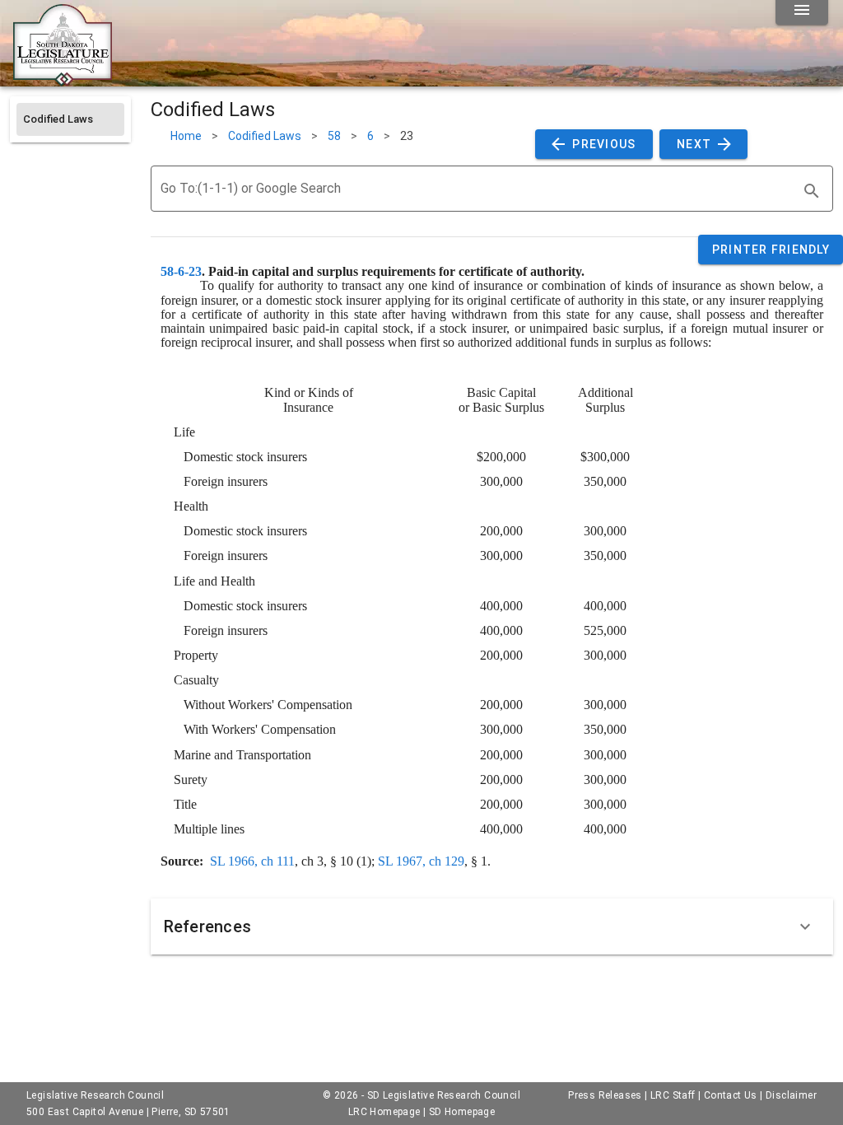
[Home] (62, 79)
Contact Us (730, 1095)
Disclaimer (791, 1095)
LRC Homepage (384, 1112)
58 (334, 135)
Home (186, 135)
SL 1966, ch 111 (252, 861)
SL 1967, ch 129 (421, 861)
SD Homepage (462, 1112)
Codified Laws (264, 135)
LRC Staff (673, 1095)
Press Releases (605, 1095)
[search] (811, 191)
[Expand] (805, 926)
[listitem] (70, 119)
